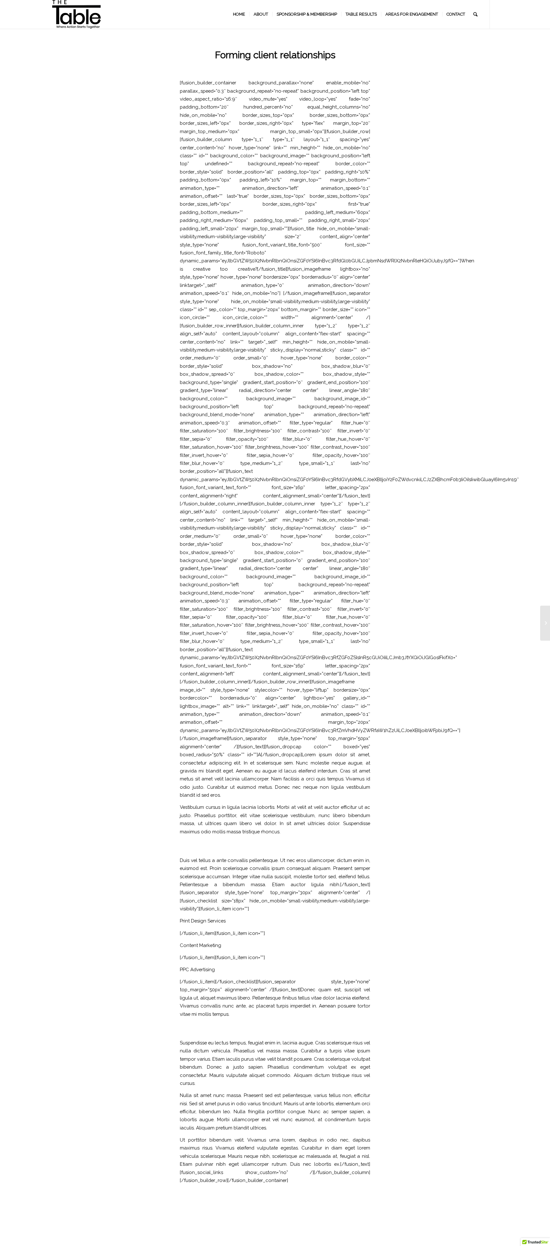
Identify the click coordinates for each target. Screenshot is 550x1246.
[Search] (475, 14)
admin (304, 68)
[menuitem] (239, 14)
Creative (280, 68)
